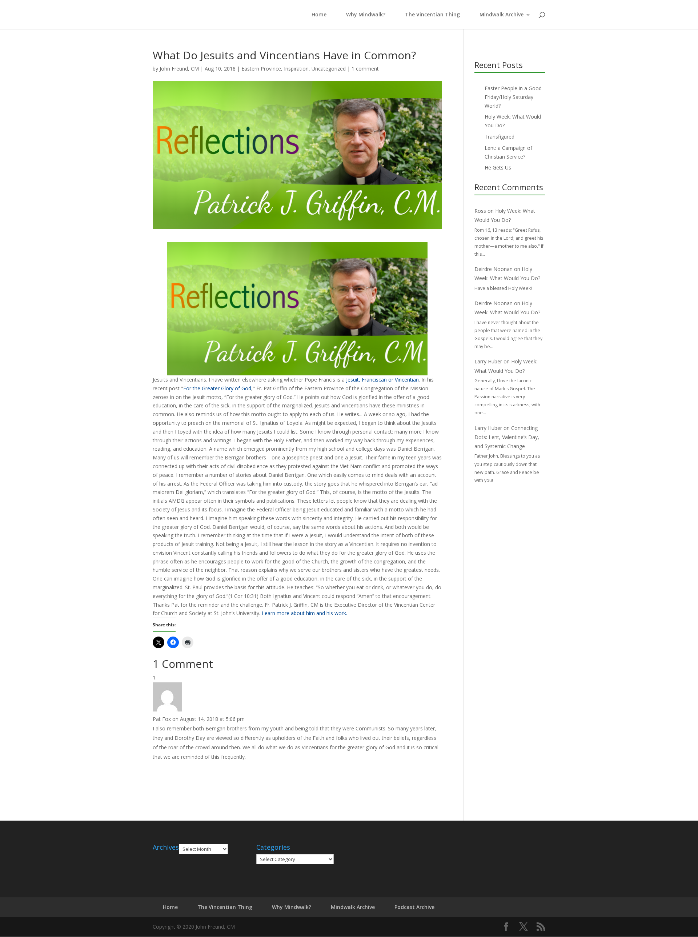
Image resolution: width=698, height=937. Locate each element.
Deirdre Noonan (493, 269)
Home (317, 15)
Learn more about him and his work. (304, 613)
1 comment (365, 68)
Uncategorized (329, 68)
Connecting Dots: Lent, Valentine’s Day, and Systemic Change (506, 437)
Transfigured (499, 136)
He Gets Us (498, 167)
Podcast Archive (414, 907)
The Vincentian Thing (432, 15)
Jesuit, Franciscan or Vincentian (382, 379)
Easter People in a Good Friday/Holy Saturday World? (513, 97)
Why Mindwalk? (365, 15)
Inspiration (296, 68)
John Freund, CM (179, 68)
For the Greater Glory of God (217, 388)
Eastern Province (261, 68)
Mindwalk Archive (502, 15)
